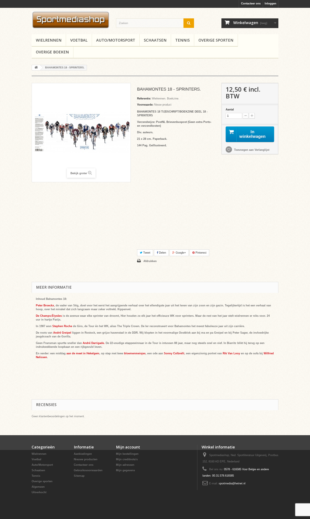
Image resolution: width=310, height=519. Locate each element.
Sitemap (79, 475)
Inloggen (270, 3)
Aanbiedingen (83, 453)
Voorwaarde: (145, 104)
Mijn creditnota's (127, 459)
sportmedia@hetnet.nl (232, 483)
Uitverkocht (39, 492)
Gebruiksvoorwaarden (88, 470)
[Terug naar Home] (36, 67)
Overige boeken (52, 51)
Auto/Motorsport (115, 40)
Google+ (180, 252)
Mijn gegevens (125, 470)
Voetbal (79, 40)
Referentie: (144, 98)
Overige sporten (215, 40)
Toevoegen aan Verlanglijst (251, 149)
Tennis (182, 40)
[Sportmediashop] (71, 20)
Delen (162, 252)
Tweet (146, 252)
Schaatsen (155, 40)
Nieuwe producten (85, 459)
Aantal (230, 109)
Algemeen (38, 486)
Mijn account (128, 447)
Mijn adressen (125, 464)
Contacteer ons (251, 3)
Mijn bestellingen (127, 453)
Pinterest (200, 252)
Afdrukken (150, 261)
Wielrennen (49, 40)
